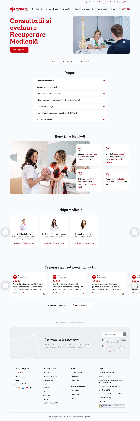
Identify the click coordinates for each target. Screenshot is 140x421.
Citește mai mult (18, 293)
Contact (17, 380)
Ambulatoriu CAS (104, 390)
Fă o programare (19, 50)
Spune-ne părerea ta (82, 305)
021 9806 (125, 9)
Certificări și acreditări (50, 403)
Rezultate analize (90, 2)
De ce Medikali (67, 61)
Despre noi (46, 395)
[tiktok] (31, 388)
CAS (106, 2)
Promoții (112, 2)
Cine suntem (75, 390)
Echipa (48, 9)
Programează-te (122, 2)
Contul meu (100, 2)
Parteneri (46, 399)
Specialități (37, 9)
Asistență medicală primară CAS (109, 386)
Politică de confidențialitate (108, 372)
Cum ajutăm (75, 394)
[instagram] (19, 388)
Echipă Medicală (84, 61)
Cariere (17, 376)
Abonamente (102, 9)
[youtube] (27, 388)
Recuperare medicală (84, 9)
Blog (113, 9)
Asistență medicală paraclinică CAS (110, 394)
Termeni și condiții (105, 376)
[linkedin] (23, 388)
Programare (75, 380)
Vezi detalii (17, 243)
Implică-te (74, 398)
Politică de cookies (105, 398)
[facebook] (15, 388)
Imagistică (67, 9)
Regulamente (103, 401)
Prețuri (56, 9)
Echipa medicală (48, 380)
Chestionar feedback (21, 384)
